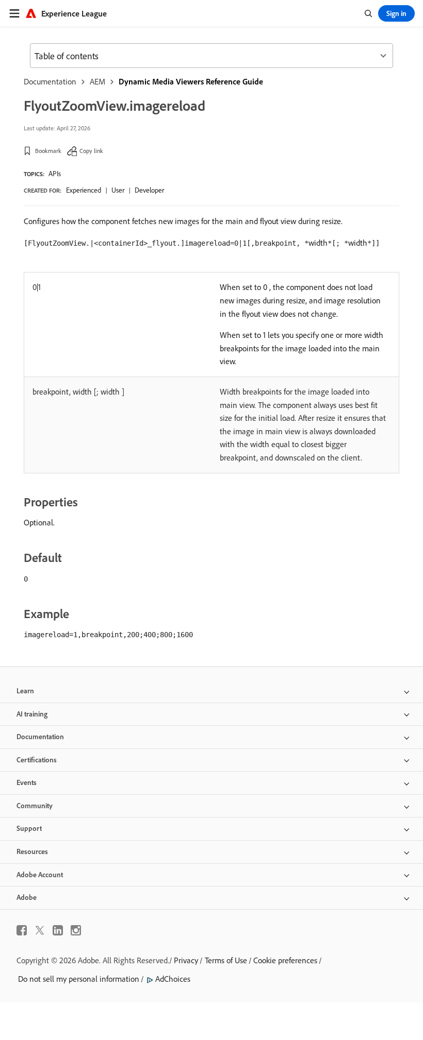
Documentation (50, 81)
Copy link (91, 151)
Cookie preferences (285, 960)
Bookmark (48, 151)
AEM (97, 81)
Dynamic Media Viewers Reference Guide (191, 81)
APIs (54, 173)
